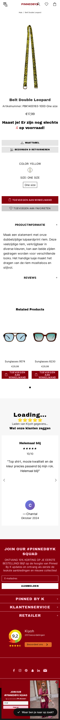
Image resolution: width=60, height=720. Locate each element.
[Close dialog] (56, 682)
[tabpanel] (15, 351)
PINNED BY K (30, 4)
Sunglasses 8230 (45, 361)
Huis (20, 12)
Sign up (15, 707)
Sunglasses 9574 (15, 361)
